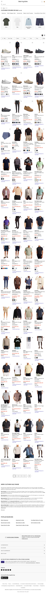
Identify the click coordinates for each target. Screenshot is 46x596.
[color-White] (8, 94)
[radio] (2, 64)
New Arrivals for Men (5, 522)
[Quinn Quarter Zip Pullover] (6, 425)
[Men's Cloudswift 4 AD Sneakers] (40, 47)
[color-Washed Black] (13, 147)
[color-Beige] (13, 209)
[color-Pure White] (5, 94)
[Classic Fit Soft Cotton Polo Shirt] (40, 193)
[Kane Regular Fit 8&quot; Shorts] (17, 252)
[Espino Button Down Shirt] (40, 425)
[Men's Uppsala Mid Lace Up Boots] (17, 78)
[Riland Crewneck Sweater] (17, 451)
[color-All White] (5, 64)
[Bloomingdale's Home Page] (23, 1)
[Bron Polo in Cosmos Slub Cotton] (28, 222)
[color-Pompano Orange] (40, 180)
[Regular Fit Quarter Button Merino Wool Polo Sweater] (28, 397)
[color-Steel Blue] (24, 466)
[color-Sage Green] (24, 268)
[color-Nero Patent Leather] (24, 64)
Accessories (19, 13)
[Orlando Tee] (17, 369)
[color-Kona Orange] (3, 239)
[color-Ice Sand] (6, 64)
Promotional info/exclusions (30, 562)
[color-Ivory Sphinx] (8, 64)
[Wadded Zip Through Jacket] (17, 313)
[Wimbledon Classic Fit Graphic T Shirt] (17, 425)
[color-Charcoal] (14, 64)
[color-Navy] (16, 64)
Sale (4, 8)
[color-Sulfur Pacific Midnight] (6, 329)
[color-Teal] (5, 268)
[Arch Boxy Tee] (17, 342)
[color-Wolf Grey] (37, 237)
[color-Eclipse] (25, 238)
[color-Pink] (37, 467)
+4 (41, 122)
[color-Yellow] (40, 209)
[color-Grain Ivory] (1, 64)
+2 (41, 209)
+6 (30, 93)
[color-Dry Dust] (1, 329)
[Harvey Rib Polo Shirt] (40, 222)
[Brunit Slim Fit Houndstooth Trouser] (17, 222)
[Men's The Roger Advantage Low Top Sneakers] (6, 78)
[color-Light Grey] (25, 150)
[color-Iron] (40, 122)
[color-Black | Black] (3, 121)
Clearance (4, 13)
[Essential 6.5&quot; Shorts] (40, 342)
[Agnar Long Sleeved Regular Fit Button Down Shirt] (17, 163)
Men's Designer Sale (11, 13)
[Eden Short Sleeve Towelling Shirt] (40, 313)
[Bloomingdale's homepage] (1, 8)
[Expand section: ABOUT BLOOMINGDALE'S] (23, 550)
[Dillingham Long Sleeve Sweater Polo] (28, 451)
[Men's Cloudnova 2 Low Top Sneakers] (6, 47)
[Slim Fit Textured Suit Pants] (6, 451)
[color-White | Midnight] (3, 94)
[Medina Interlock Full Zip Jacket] (40, 369)
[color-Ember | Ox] (1, 121)
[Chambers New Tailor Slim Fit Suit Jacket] (40, 78)
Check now (38, 562)
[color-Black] (13, 64)
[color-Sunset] (3, 268)
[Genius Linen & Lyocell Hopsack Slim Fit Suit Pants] (6, 282)
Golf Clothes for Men (35, 522)
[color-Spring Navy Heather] (38, 209)
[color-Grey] (13, 239)
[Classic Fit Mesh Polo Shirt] (40, 163)
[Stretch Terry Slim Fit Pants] (40, 106)
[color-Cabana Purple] (1, 239)
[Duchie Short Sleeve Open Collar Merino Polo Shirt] (28, 252)
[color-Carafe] (25, 93)
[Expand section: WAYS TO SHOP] (23, 553)
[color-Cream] (6, 239)
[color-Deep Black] (40, 94)
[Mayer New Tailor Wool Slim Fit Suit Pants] (17, 106)
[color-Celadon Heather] (35, 209)
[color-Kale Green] (3, 384)
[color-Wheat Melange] (29, 268)
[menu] (1, 1)
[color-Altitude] (37, 94)
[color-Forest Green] (38, 328)
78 (29, 476)
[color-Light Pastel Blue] (16, 268)
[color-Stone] (35, 64)
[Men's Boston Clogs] (28, 78)
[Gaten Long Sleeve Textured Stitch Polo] (17, 282)
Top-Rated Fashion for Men (37, 520)
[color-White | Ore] (1, 94)
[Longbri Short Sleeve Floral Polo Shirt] (28, 163)
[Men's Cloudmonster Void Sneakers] (6, 106)
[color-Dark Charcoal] (42, 94)
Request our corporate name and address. (33, 589)
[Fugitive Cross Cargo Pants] (40, 397)
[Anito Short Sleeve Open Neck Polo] (28, 313)
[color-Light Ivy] (14, 466)
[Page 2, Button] (32, 476)
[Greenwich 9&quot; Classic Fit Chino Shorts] (40, 451)
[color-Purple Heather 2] (37, 209)
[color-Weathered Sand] (35, 357)
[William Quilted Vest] (28, 425)
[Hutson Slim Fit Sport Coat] (28, 193)
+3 (8, 238)
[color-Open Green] (3, 179)
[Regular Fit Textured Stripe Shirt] (6, 193)
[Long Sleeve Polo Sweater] (6, 342)
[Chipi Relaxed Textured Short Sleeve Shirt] (40, 252)
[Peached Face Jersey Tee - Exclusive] (28, 369)
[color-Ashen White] (14, 147)
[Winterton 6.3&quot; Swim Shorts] (6, 252)
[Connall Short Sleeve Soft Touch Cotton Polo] (28, 134)
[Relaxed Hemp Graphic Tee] (17, 397)
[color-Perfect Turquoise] (5, 239)
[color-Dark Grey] (13, 180)
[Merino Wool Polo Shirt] (6, 369)
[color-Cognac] (29, 93)
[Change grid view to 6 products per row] (44, 35)
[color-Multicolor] (14, 180)
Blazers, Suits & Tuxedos (28, 13)
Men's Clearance (4, 520)
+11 (30, 268)
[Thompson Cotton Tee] (6, 163)
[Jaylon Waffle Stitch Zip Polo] (40, 134)
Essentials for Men (20, 520)
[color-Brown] (13, 300)
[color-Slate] (37, 122)
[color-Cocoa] (27, 64)
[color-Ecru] (35, 150)
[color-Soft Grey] (25, 466)
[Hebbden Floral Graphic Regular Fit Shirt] (28, 282)
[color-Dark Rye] (35, 122)
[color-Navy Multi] (35, 237)
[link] (6, 62)
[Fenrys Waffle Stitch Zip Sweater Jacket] (40, 282)
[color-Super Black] (5, 329)
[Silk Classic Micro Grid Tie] (6, 134)
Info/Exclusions (25, 538)
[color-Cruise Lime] (35, 180)
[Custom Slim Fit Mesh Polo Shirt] (6, 222)
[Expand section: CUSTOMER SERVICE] (23, 545)
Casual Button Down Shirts (39, 13)
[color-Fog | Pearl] (6, 121)
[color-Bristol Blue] (38, 180)
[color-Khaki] (29, 150)
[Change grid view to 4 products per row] (42, 35)
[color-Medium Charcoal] (38, 94)
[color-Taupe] (24, 93)
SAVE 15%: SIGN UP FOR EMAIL (13, 537)
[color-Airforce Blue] (35, 328)
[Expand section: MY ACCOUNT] (23, 547)
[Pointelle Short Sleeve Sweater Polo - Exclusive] (6, 397)
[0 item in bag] (44, 1)
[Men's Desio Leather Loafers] (28, 47)
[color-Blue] (18, 64)
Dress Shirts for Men (5, 525)
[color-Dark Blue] (27, 150)
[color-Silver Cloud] (29, 238)
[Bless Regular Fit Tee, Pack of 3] (28, 342)
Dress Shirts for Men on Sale (22, 525)
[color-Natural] (16, 300)
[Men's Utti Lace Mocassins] (28, 106)
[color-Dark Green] (14, 300)
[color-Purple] (25, 329)
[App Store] (4, 578)
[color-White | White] (5, 121)
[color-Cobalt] (6, 268)
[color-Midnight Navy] (1, 384)
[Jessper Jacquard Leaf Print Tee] (17, 193)
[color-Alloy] (40, 64)
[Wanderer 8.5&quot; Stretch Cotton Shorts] (6, 313)
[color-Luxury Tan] (37, 180)
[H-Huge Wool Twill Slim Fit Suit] (17, 47)
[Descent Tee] (17, 134)
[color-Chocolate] (27, 268)
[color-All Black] (3, 64)
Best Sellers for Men (20, 522)
